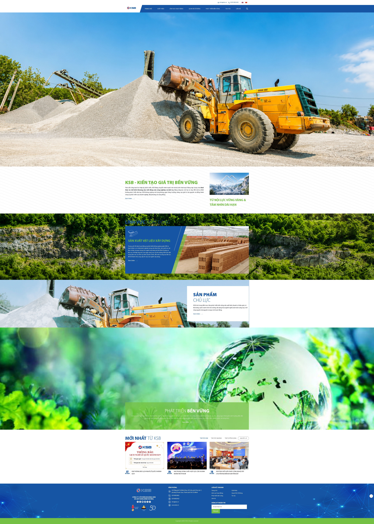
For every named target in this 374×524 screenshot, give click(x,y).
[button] (126, 160)
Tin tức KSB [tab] (204, 438)
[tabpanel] (187, 459)
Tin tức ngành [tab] (216, 438)
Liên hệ (238, 9)
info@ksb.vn (175, 502)
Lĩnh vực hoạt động (176, 9)
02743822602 (175, 495)
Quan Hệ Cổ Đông (194, 9)
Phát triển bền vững (213, 9)
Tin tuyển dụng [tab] (230, 438)
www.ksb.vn (175, 505)
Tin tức (228, 9)
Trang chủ (148, 9)
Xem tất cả (243, 438)
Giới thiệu (160, 9)
